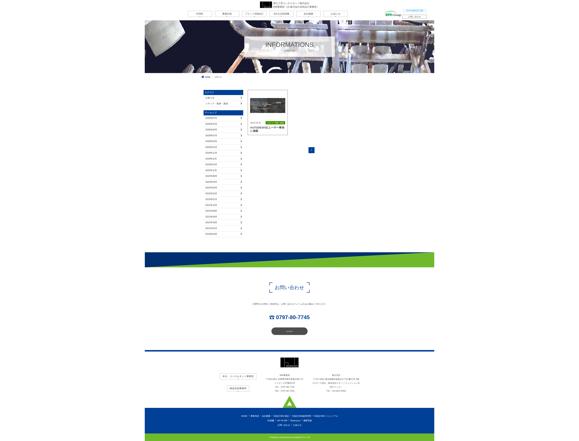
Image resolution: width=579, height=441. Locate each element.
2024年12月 (211, 153)
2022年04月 (211, 182)
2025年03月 (211, 141)
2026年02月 (211, 124)
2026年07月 (211, 118)
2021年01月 (211, 228)
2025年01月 (211, 147)
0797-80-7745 (287, 387)
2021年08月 (211, 211)
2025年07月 (211, 135)
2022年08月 (211, 176)
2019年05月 (211, 234)
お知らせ (209, 97)
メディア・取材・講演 (216, 103)
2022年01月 (211, 199)
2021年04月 (211, 216)
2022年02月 (211, 193)
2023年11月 (211, 158)
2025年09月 (211, 129)
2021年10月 (211, 205)
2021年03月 (211, 222)
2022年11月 (211, 170)
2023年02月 (211, 164)
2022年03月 (211, 187)
